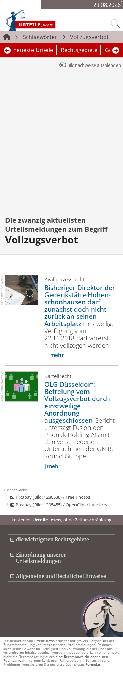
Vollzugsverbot (89, 37)
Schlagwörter (40, 37)
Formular (93, 664)
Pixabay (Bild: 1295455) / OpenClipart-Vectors (61, 505)
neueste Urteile (33, 50)
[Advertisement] (61, 146)
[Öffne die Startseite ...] (45, 20)
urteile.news (44, 640)
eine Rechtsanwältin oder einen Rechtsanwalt (55, 658)
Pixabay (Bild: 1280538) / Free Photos (53, 497)
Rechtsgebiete (79, 50)
